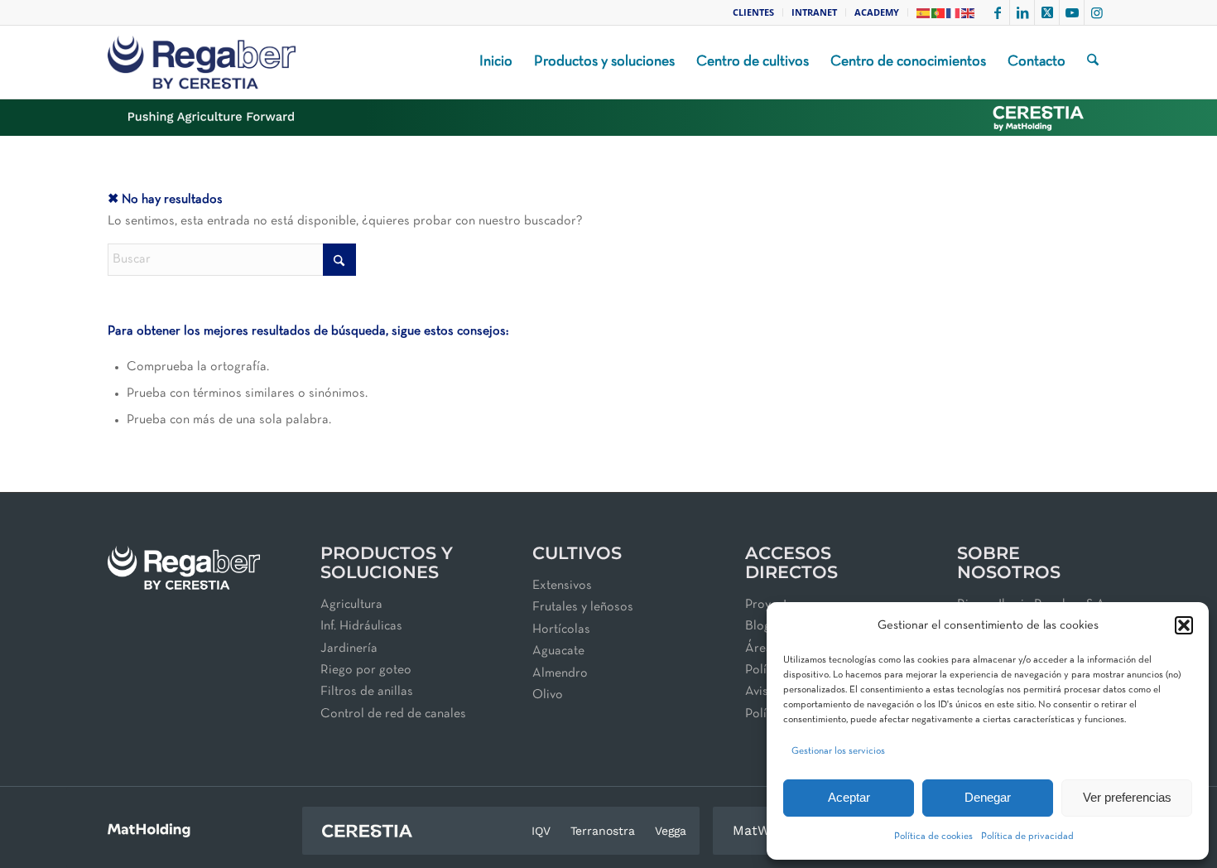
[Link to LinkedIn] (1022, 12)
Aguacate (558, 651)
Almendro (560, 673)
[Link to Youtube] (1072, 12)
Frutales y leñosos (582, 607)
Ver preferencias (1127, 797)
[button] (1184, 625)
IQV (541, 830)
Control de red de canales (393, 714)
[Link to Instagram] (1097, 12)
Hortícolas (561, 629)
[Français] (953, 12)
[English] (968, 12)
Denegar (987, 797)
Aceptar (849, 797)
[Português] (938, 12)
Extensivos (562, 585)
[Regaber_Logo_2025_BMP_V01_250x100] (202, 62)
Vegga (670, 830)
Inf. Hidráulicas (361, 626)
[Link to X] (1047, 12)
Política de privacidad (1027, 836)
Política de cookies (933, 836)
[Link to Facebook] (997, 12)
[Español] (923, 12)
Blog (758, 626)
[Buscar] (1092, 62)
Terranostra (602, 830)
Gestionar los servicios (838, 751)
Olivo (547, 695)
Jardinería (349, 648)
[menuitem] (753, 12)
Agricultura (351, 604)
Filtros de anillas (366, 691)
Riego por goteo (365, 670)
